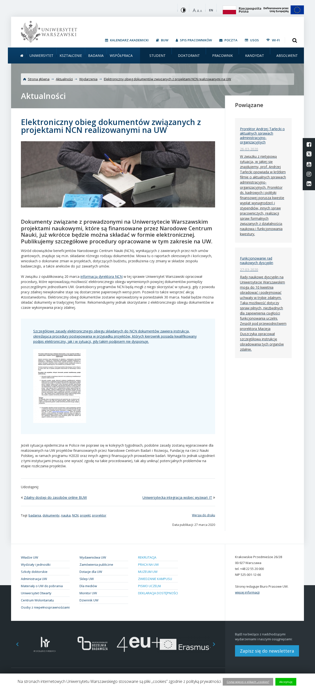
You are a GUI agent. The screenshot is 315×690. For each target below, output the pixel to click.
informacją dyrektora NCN (101, 276)
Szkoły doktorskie (34, 571)
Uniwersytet (41, 55)
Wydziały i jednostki (35, 564)
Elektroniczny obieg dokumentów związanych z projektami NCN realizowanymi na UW (167, 79)
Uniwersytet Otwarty (36, 593)
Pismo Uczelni (149, 586)
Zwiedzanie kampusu (155, 579)
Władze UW (29, 557)
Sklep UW (86, 579)
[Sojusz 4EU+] (139, 644)
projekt (85, 515)
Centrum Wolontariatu (37, 600)
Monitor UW (88, 593)
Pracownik (222, 55)
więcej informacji (247, 592)
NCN (75, 515)
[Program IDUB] (92, 644)
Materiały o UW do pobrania (42, 586)
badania (35, 515)
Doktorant (189, 55)
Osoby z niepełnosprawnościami (45, 607)
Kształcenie (71, 55)
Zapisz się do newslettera (267, 651)
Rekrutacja (147, 557)
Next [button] (216, 644)
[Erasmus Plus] (187, 644)
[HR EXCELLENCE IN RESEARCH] (44, 644)
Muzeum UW (148, 571)
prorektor (99, 515)
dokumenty (51, 515)
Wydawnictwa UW (92, 557)
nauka (66, 515)
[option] (44, 644)
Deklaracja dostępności (158, 593)
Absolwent (287, 55)
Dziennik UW (88, 600)
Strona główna (38, 79)
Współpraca (121, 55)
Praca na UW (148, 564)
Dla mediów (88, 586)
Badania (96, 55)
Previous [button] (14, 644)
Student (157, 55)
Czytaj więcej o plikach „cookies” (248, 682)
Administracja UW (34, 579)
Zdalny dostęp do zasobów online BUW (55, 497)
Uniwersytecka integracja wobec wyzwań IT (177, 497)
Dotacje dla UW (90, 571)
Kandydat (254, 55)
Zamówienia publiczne (96, 564)
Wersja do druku (203, 515)
